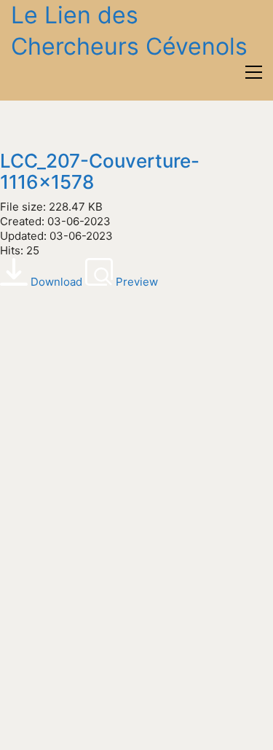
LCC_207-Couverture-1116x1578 (99, 171)
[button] (253, 72)
